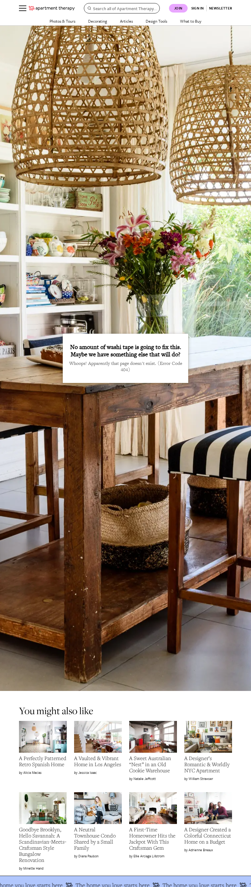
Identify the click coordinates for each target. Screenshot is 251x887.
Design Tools (156, 21)
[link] (43, 761)
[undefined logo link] (52, 8)
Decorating (97, 21)
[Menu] (22, 8)
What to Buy (190, 21)
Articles (126, 21)
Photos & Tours (62, 21)
